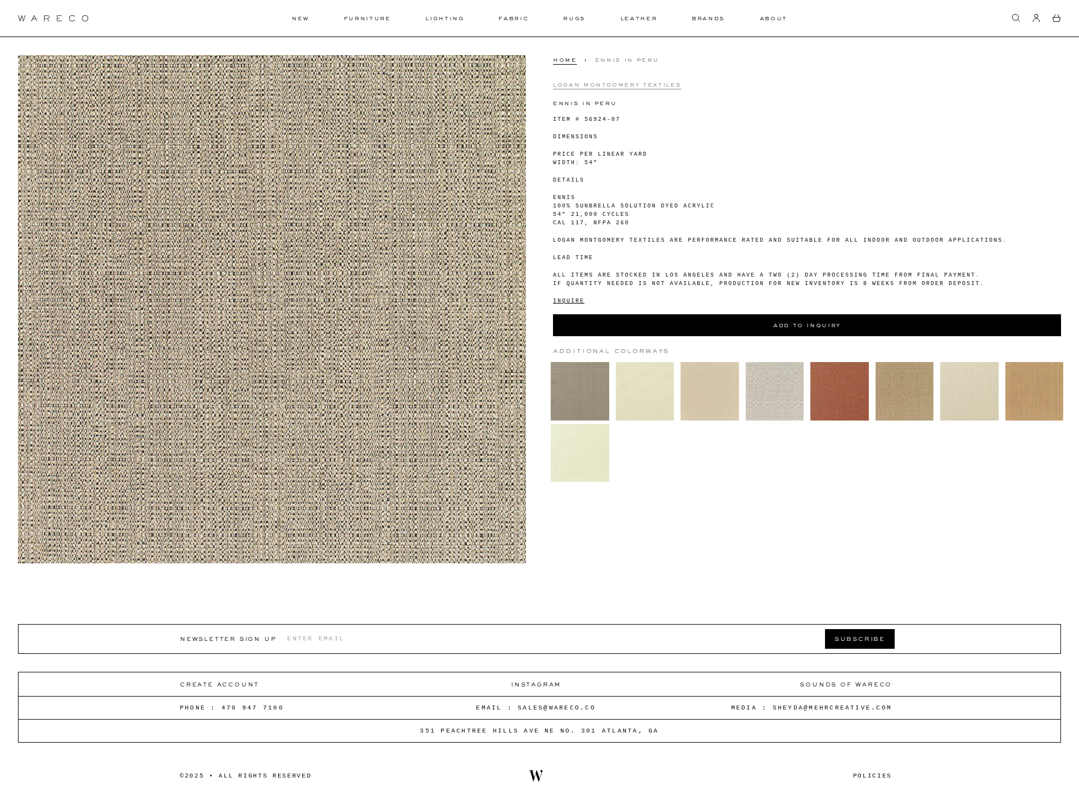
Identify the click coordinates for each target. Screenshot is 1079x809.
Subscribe (860, 638)
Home (565, 60)
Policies (872, 775)
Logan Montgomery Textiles (617, 84)
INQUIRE (568, 300)
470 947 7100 (252, 707)
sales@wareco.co (557, 707)
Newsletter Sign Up (228, 638)
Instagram (536, 684)
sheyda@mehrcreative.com (832, 707)
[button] (1016, 17)
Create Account (219, 684)
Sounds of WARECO (846, 684)
